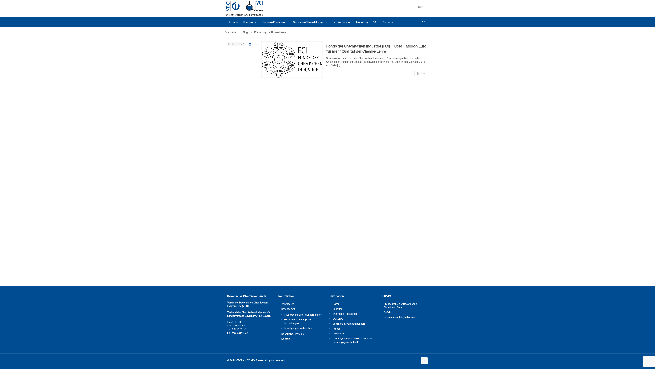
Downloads (339, 333)
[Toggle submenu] (419, 15)
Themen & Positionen (273, 22)
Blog (245, 32)
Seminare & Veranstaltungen (308, 22)
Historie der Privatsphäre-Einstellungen (298, 321)
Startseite (230, 32)
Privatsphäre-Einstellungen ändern (303, 314)
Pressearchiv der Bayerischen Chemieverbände (400, 305)
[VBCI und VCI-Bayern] (244, 8)
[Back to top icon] (424, 360)
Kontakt (285, 338)
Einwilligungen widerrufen (298, 328)
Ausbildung (362, 22)
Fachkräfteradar (342, 22)
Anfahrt (388, 312)
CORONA (338, 318)
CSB (375, 22)
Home (235, 22)
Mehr (422, 73)
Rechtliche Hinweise (292, 334)
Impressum (287, 303)
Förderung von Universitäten (270, 32)
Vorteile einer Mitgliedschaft (399, 317)
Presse (386, 22)
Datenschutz (288, 308)
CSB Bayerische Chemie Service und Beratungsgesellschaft (353, 340)
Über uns (248, 22)
